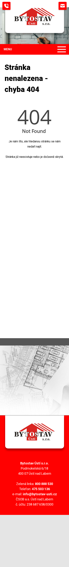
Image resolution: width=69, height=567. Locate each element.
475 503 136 (41, 489)
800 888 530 (44, 484)
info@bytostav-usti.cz (40, 494)
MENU (8, 49)
